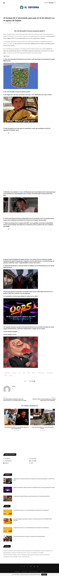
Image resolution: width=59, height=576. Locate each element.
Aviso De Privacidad (33, 571)
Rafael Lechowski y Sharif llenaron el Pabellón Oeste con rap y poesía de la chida (34, 487)
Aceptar (44, 574)
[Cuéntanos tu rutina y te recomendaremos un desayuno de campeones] (7, 512)
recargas (21, 192)
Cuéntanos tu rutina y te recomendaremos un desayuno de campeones (31, 510)
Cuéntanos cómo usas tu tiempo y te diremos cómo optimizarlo (29, 536)
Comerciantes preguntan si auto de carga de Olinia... (43, 427)
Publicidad (17, 571)
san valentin (50, 372)
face (19, 372)
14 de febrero (7, 372)
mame (24, 372)
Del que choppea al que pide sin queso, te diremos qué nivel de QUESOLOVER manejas (32, 519)
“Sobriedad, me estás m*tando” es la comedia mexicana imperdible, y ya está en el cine (34, 479)
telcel (5, 375)
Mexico (33, 372)
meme (29, 372)
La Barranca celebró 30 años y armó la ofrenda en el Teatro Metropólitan (31, 496)
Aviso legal (24, 571)
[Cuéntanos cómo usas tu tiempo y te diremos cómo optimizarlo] (7, 538)
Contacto (42, 571)
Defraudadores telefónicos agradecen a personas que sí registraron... (16, 427)
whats (11, 375)
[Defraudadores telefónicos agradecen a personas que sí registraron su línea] (16, 417)
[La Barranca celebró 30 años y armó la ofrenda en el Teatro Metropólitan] (7, 498)
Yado (10, 23)
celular (14, 372)
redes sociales (41, 372)
